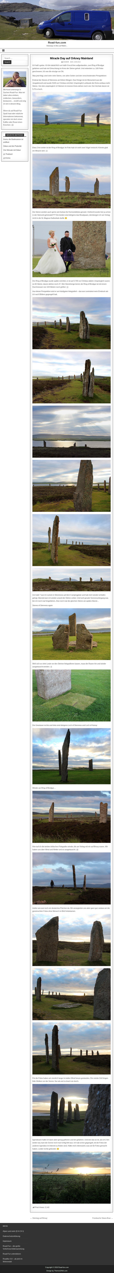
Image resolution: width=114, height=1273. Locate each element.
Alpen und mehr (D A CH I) (13, 1231)
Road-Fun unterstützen (12, 1254)
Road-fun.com (57, 42)
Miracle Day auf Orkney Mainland (71, 58)
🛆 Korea (6, 158)
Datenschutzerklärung (11, 1236)
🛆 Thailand (7, 154)
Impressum (7, 1241)
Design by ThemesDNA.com (56, 1271)
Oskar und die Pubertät (12, 146)
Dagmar (66, 62)
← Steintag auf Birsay (38, 1218)
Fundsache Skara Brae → (102, 1218)
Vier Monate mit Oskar (12, 150)
